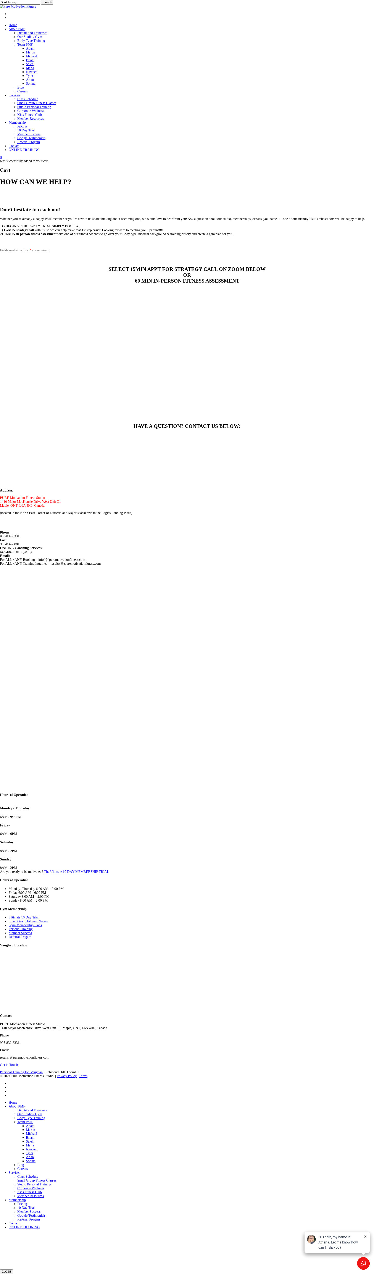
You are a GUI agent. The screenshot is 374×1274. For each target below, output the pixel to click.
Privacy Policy (67, 1076)
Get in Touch (9, 1065)
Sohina (30, 1161)
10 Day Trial (26, 1207)
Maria (30, 1145)
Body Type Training (31, 1118)
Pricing (22, 1204)
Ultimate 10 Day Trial (24, 917)
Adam (30, 1126)
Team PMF (25, 1122)
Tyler (29, 1153)
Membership (17, 1200)
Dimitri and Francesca (32, 1110)
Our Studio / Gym (29, 1114)
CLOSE (6, 1271)
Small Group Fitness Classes (28, 921)
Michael (31, 1133)
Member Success (20, 933)
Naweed (31, 1149)
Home (13, 1102)
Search (47, 2)
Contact (14, 1223)
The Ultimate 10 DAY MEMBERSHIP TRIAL (76, 871)
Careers (22, 1169)
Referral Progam (20, 937)
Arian (30, 1157)
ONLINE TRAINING (24, 1227)
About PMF (17, 1106)
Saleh (30, 1141)
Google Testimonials (31, 1215)
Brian (30, 1137)
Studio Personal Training (34, 1184)
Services (14, 1172)
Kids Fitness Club (29, 1192)
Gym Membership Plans (25, 925)
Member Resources (30, 1196)
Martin (30, 1130)
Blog (20, 1165)
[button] (61, 192)
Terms (83, 1076)
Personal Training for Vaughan (21, 1072)
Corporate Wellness (30, 1188)
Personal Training (21, 929)
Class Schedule (27, 1176)
